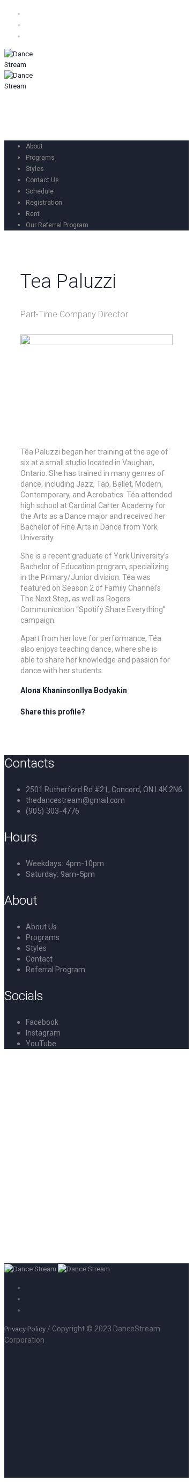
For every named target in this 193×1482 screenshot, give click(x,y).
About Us (41, 926)
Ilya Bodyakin (103, 690)
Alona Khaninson (50, 690)
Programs (43, 937)
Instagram (43, 1033)
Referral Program (55, 969)
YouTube (41, 1043)
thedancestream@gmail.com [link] (75, 800)
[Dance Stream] (57, 1269)
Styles (36, 948)
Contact (39, 959)
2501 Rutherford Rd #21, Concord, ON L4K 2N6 (104, 789)
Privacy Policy (25, 1329)
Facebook (42, 1022)
